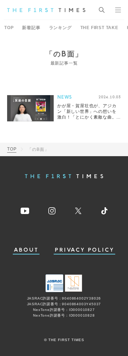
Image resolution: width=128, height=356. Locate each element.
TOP (9, 27)
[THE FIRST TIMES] (46, 10)
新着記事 (31, 27)
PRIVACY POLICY (84, 250)
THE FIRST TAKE (99, 27)
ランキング (60, 27)
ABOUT (26, 250)
